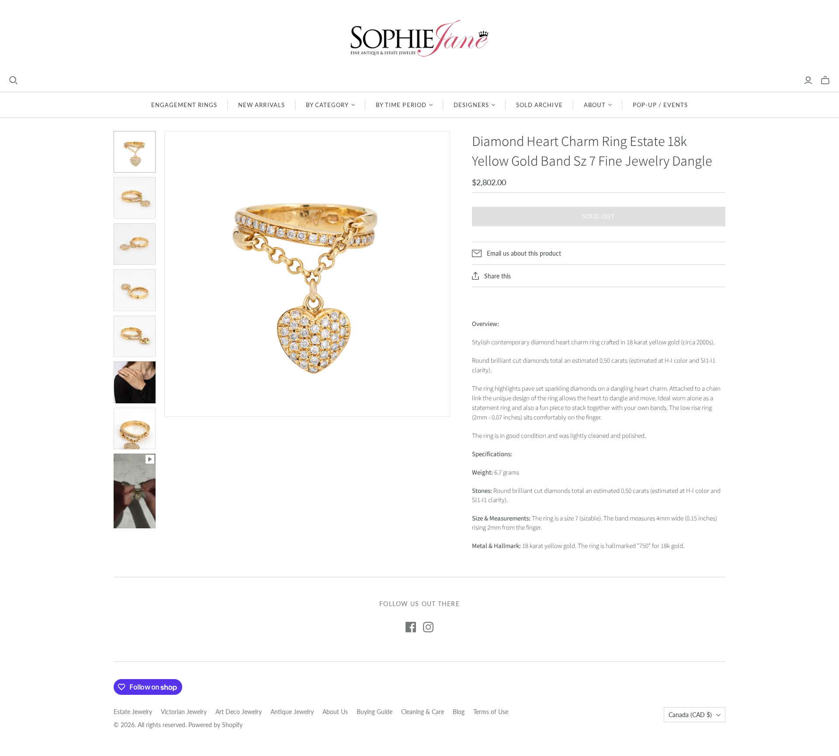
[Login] (808, 80)
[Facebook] (411, 627)
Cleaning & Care (422, 711)
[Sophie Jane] (419, 37)
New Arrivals (261, 104)
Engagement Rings (184, 104)
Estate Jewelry (133, 711)
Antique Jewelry (292, 711)
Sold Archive (539, 104)
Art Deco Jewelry (238, 711)
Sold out (598, 216)
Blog (459, 711)
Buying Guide (374, 711)
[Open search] (13, 80)
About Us (335, 711)
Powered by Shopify (215, 724)
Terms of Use (490, 711)
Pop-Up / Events (660, 104)
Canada (690, 714)
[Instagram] (428, 627)
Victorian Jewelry (184, 711)
